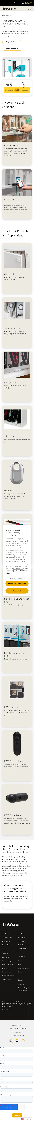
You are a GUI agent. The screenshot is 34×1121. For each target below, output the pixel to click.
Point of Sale (6, 945)
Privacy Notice (22, 941)
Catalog (20, 972)
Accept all (17, 591)
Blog (19, 964)
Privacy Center (22, 937)
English (26, 1119)
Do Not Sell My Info (23, 945)
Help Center (6, 957)
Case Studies (22, 961)
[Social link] (11, 1041)
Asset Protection (7, 937)
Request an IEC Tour (8, 964)
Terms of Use (17, 1032)
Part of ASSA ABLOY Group (17, 1035)
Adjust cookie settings (17, 579)
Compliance (5, 968)
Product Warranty (7, 972)
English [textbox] (27, 3)
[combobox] (27, 3)
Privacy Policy (17, 1025)
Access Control (6, 941)
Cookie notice (18, 571)
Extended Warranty (8, 976)
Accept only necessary (17, 583)
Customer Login (7, 961)
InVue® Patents (6, 979)
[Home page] (9, 8)
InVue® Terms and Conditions (17, 1028)
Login (18, 3)
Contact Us (21, 984)
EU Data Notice (22, 949)
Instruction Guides (23, 968)
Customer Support (8, 3)
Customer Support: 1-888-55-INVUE (23, 989)
